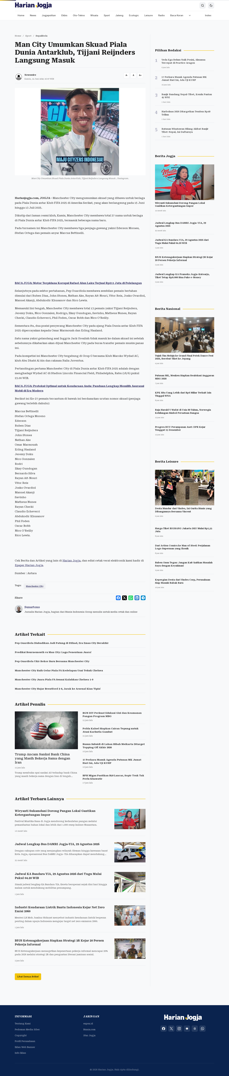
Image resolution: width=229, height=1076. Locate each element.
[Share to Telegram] (143, 597)
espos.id (88, 1023)
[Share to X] (124, 597)
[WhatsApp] (202, 1028)
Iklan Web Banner (25, 1047)
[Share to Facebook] (118, 597)
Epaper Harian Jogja (29, 565)
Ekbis (64, 15)
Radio (161, 15)
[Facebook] (163, 1028)
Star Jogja (89, 1035)
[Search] (202, 5)
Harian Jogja (71, 560)
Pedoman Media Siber (27, 1029)
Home (21, 15)
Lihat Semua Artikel (28, 976)
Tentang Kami (23, 1023)
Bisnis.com (89, 1029)
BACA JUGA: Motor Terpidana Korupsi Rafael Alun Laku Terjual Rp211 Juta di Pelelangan (78, 283)
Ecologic (134, 15)
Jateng (119, 15)
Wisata (94, 15)
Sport (107, 15)
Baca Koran (176, 15)
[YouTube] (187, 1028)
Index (208, 15)
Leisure (148, 15)
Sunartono (32, 607)
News (33, 15)
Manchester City (34, 586)
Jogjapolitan (49, 15)
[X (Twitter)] (171, 1028)
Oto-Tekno (79, 15)
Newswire (30, 75)
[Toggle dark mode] (211, 5)
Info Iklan (20, 1053)
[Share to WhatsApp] (130, 597)
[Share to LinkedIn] (137, 597)
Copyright (21, 1035)
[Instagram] (179, 1028)
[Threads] (195, 1028)
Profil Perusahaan (25, 1041)
